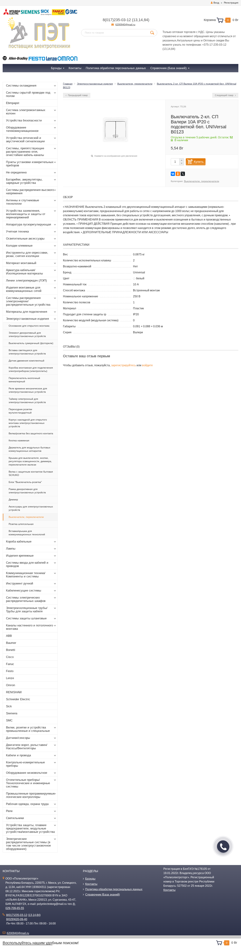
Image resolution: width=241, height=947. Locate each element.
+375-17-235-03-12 (214, 44)
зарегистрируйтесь (123, 365)
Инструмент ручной (19, 583)
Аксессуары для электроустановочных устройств (31, 508)
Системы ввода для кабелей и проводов (27, 564)
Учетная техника (17, 231)
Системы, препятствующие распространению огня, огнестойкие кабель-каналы (25, 152)
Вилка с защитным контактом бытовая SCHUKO (31, 473)
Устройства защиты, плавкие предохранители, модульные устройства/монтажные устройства (30, 828)
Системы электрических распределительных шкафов (26, 599)
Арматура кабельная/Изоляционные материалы (24, 271)
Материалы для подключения (26, 311)
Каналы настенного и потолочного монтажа (29, 627)
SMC (9, 720)
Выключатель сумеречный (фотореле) (31, 343)
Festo (9, 671)
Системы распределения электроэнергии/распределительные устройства (28, 301)
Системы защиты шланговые (26, 618)
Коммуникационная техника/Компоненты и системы (25, 574)
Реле (9, 811)
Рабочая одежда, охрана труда (27, 804)
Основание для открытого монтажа (29, 325)
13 (135, 20)
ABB (9, 636)
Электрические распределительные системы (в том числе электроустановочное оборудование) (28, 844)
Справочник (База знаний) (102, 894)
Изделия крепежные (20, 555)
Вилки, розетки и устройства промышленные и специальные (28, 729)
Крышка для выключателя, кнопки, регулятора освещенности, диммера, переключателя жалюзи (30, 461)
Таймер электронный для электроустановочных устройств (27, 400)
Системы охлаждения (21, 85)
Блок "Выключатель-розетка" (25, 482)
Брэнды (90, 878)
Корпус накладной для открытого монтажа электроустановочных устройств (28, 423)
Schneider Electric (18, 699)
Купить (199, 161)
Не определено (16, 172)
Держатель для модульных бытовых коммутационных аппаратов (29, 449)
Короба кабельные (18, 541)
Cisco (10, 657)
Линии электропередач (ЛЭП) (26, 280)
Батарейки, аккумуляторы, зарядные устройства (24, 181)
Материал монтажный (21, 263)
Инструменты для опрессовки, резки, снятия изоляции (27, 254)
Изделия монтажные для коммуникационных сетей (23, 289)
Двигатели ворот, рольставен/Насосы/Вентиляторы (26, 746)
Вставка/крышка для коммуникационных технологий (27, 533)
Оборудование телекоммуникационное (22, 129)
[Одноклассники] (178, 174)
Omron (10, 685)
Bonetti (10, 650)
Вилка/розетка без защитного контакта (31, 433)
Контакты (91, 883)
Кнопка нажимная (19, 440)
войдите (147, 365)
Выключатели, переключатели (26, 517)
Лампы (10, 548)
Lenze (10, 678)
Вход (216, 2)
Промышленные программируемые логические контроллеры (30, 795)
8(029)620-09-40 (16, 919)
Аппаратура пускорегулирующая (28, 224)
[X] (183, 174)
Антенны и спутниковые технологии (22, 202)
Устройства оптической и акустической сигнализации (25, 139)
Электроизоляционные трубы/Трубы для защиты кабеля (26, 609)
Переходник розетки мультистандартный (20, 411)
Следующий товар (224, 95)
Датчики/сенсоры (18, 738)
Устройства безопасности (24, 120)
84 (146, 20)
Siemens (11, 713)
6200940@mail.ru (125, 24)
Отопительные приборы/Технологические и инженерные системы (28, 783)
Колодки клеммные (19, 245)
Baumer (11, 643)
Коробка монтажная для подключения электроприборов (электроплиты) (31, 369)
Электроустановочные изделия (27, 318)
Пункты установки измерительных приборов (29, 163)
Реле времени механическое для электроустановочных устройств (28, 390)
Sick (9, 706)
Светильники (15, 818)
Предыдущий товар (77, 95)
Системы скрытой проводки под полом (28, 94)
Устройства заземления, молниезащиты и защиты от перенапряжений (25, 214)
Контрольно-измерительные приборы (25, 764)
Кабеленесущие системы (23, 590)
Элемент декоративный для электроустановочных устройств (27, 334)
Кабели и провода (18, 755)
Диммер (13, 499)
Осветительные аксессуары (25, 238)
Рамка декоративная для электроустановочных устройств (27, 491)
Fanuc (10, 664)
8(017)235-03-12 (117, 20)
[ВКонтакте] (173, 174)
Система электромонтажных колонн (25, 111)
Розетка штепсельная (21, 524)
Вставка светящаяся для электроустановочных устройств (27, 352)
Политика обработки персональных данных (113, 889)
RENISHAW (14, 692)
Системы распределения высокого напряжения (30, 191)
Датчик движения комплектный (26, 360)
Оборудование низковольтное (26, 772)
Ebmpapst (12, 103)
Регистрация (231, 2)
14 (140, 20)
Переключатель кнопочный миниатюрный (24, 380)
